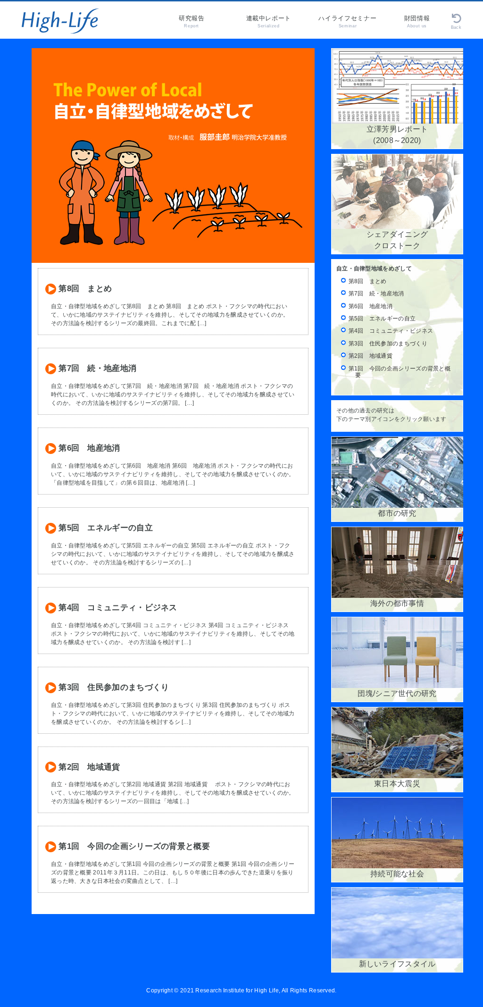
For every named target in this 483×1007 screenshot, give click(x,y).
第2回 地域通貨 (88, 767)
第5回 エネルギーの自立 (104, 527)
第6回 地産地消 (88, 448)
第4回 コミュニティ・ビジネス (116, 607)
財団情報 (417, 21)
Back (456, 27)
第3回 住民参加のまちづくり (112, 687)
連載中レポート (268, 21)
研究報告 (192, 21)
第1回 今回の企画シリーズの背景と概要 (133, 846)
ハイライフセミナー (347, 21)
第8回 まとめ (84, 288)
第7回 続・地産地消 (96, 368)
